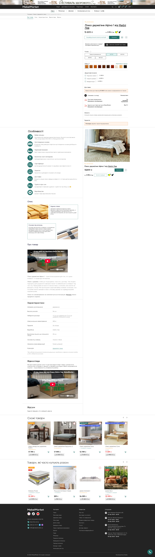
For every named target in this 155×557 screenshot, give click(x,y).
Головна (29, 14)
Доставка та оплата (68, 7)
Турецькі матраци (58, 543)
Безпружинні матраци (59, 540)
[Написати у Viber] (42, 525)
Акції (58, 7)
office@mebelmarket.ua (36, 527)
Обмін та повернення (85, 517)
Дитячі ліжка (56, 522)
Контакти (94, 7)
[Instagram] (28, 513)
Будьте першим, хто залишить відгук (39, 411)
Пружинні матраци (58, 538)
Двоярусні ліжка (57, 525)
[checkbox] (94, 76)
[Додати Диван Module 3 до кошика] (99, 496)
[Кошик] (125, 6)
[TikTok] (33, 513)
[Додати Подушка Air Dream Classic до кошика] (74, 496)
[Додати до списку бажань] (126, 37)
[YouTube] (37, 513)
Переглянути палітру (121, 63)
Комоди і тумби (99, 11)
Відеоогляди (52, 17)
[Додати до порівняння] (122, 37)
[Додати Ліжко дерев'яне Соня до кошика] (125, 452)
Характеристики (43, 17)
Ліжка (52, 11)
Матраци (62, 11)
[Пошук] (112, 7)
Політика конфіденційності (86, 530)
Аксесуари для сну (84, 11)
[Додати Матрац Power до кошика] (48, 496)
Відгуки (59, 17)
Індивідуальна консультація (96, 37)
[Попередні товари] (123, 417)
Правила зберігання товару (86, 520)
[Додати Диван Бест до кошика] (125, 496)
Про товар (30, 17)
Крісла (55, 530)
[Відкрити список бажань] (122, 7)
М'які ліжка (56, 520)
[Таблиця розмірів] (90, 51)
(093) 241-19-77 (34, 525)
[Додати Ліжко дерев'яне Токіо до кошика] (99, 452)
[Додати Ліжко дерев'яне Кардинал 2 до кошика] (74, 452)
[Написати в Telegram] (40, 525)
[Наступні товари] (127, 417)
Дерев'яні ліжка (41, 14)
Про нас (81, 512)
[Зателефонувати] (150, 552)
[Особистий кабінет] (116, 7)
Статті (87, 7)
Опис (35, 17)
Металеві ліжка (57, 515)
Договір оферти (83, 528)
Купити (114, 37)
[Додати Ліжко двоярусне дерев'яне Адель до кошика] (48, 452)
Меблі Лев (112, 166)
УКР (130, 7)
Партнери (80, 7)
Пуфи (54, 533)
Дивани (71, 11)
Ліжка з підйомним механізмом (61, 528)
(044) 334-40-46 (34, 522)
